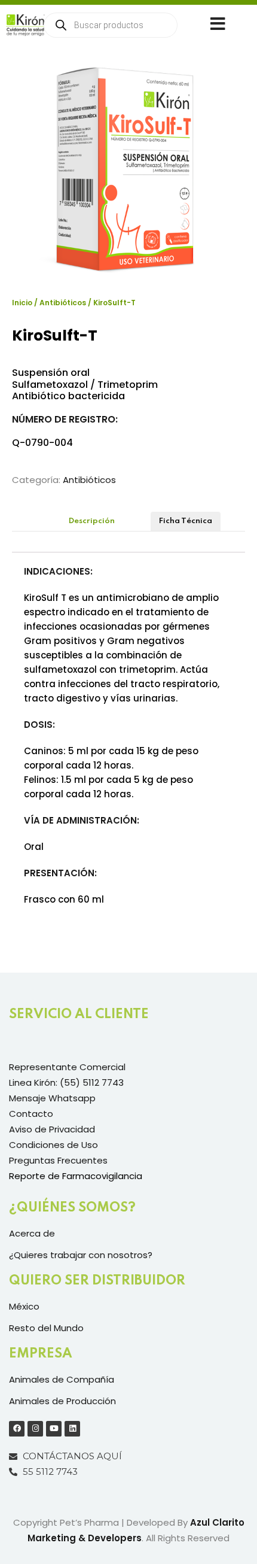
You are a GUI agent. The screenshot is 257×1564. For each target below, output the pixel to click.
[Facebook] (17, 1429)
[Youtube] (54, 1429)
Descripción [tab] (92, 521)
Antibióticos (62, 302)
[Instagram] (35, 1429)
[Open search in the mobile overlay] (110, 25)
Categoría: (36, 479)
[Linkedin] (72, 1429)
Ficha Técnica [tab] (185, 521)
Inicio (22, 302)
